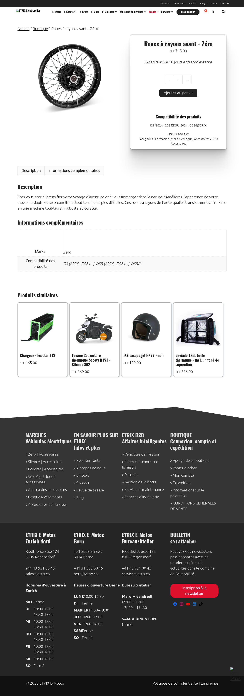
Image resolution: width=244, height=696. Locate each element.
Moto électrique (182, 139)
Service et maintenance (144, 489)
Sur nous (212, 3)
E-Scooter (69, 12)
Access (152, 12)
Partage (131, 475)
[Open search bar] (223, 12)
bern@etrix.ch (86, 574)
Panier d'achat (185, 468)
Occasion (165, 3)
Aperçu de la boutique (191, 460)
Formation (162, 139)
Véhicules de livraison (131, 12)
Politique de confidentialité (175, 683)
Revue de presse (90, 490)
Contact (225, 3)
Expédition (182, 483)
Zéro (67, 252)
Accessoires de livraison (47, 504)
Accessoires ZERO (206, 139)
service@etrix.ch (136, 574)
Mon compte (183, 475)
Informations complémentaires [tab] (74, 170)
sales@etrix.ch (38, 574)
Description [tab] (31, 170)
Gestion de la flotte (141, 482)
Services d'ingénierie (142, 497)
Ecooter (34, 469)
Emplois (192, 3)
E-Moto (95, 12)
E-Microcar (108, 12)
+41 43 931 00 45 (40, 568)
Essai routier (188, 12)
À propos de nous (90, 468)
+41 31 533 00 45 (88, 568)
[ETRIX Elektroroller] (31, 12)
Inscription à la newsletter (194, 591)
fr (213, 12)
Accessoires (178, 143)
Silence (34, 461)
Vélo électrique (40, 476)
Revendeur (179, 3)
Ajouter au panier (178, 93)
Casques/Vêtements (45, 497)
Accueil (23, 28)
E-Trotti (56, 12)
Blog (202, 3)
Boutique (40, 28)
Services (165, 12)
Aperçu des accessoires (47, 489)
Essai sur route (88, 460)
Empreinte (209, 683)
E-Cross (84, 12)
